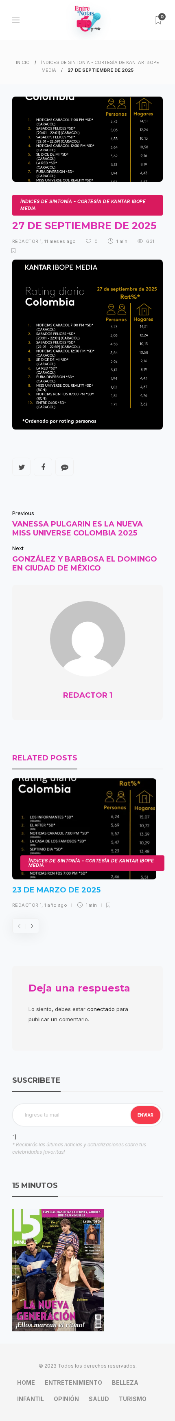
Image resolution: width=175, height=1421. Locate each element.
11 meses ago (60, 241)
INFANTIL (30, 1398)
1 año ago (55, 905)
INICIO (23, 62)
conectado (101, 1009)
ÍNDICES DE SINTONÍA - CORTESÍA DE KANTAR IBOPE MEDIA (83, 204)
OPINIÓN (66, 1398)
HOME (26, 1382)
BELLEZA (125, 1382)
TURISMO (133, 1398)
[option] (84, 846)
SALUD (99, 1398)
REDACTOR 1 (27, 241)
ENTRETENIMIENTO (73, 1382)
